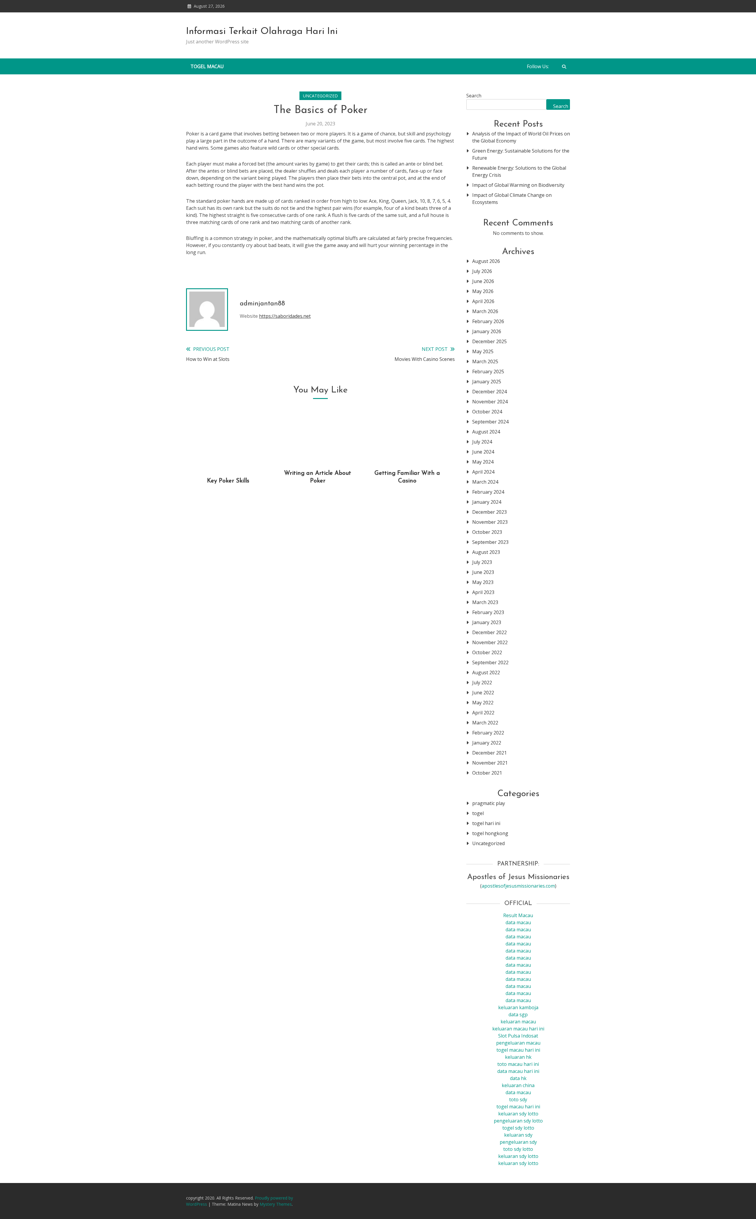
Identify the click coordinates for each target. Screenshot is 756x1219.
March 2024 (485, 482)
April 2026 (483, 301)
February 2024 (488, 492)
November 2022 (490, 642)
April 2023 (483, 592)
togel (478, 813)
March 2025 (485, 361)
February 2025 (488, 371)
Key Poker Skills (228, 481)
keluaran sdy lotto (518, 1156)
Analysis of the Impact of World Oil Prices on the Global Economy (521, 137)
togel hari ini (486, 823)
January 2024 (486, 502)
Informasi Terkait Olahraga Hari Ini (262, 31)
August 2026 (486, 261)
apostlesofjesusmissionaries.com (518, 886)
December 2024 (489, 391)
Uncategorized (320, 96)
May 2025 (482, 351)
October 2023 (487, 532)
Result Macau (518, 915)
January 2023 (486, 622)
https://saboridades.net (285, 316)
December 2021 (489, 753)
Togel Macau (207, 66)
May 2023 (482, 582)
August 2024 (486, 431)
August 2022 (486, 672)
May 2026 (482, 291)
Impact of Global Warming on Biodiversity (518, 185)
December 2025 (489, 341)
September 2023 (490, 542)
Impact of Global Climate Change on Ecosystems (512, 198)
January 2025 (486, 381)
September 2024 (490, 421)
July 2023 (482, 562)
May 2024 (482, 462)
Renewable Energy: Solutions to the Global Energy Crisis (519, 171)
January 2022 (486, 742)
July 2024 (482, 441)
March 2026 (485, 311)
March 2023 (485, 602)
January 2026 (486, 331)
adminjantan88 (262, 303)
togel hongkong (490, 833)
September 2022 (490, 662)
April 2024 (483, 472)
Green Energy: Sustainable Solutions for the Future (520, 154)
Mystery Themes (276, 1204)
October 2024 (487, 411)
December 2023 (489, 512)
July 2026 (482, 271)
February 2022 (488, 732)
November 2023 (490, 522)
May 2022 (482, 702)
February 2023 (488, 612)
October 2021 (487, 773)
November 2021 (490, 763)
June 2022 (483, 692)
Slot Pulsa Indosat (518, 1036)
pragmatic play (488, 803)
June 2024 (483, 452)
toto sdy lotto (518, 1149)
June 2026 (483, 281)
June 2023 (483, 572)
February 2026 (488, 321)
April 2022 (483, 712)
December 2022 (489, 632)
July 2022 (482, 682)
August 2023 (486, 552)
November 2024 (490, 401)
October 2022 (487, 652)
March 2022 (485, 722)
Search (473, 95)
